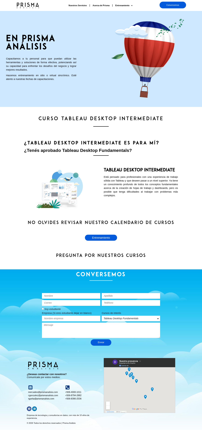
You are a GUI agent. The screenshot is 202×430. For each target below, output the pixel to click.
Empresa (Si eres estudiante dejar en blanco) (67, 313)
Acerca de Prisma (101, 5)
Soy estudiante (52, 309)
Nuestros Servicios (78, 5)
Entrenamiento (122, 5)
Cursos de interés (111, 313)
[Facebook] (29, 408)
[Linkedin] (34, 408)
